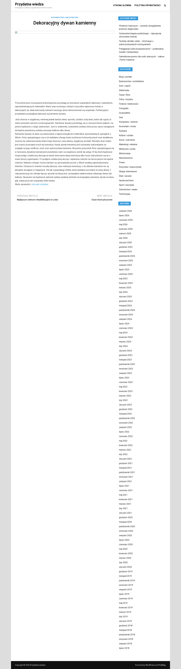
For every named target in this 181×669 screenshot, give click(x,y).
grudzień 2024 (126, 301)
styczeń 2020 (125, 567)
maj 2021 (123, 495)
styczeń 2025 (125, 296)
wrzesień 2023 (126, 368)
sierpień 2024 (125, 319)
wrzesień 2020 (126, 531)
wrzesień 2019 (126, 585)
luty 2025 (123, 292)
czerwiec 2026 (126, 220)
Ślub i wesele (125, 176)
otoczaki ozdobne (40, 184)
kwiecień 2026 (126, 229)
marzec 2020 (125, 558)
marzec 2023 (125, 395)
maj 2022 (123, 441)
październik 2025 (127, 256)
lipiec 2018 (124, 648)
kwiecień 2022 (126, 445)
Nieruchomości (126, 158)
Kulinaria (123, 131)
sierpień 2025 (125, 265)
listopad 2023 (125, 359)
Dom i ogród (124, 86)
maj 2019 (123, 603)
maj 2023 (123, 386)
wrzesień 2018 (126, 639)
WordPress (150, 665)
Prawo (122, 162)
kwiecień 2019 (126, 607)
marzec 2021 (125, 504)
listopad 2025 (125, 251)
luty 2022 (123, 454)
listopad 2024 (125, 305)
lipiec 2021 (124, 486)
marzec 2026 (125, 233)
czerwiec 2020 (126, 544)
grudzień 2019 (126, 571)
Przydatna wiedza (29, 4)
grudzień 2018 (126, 625)
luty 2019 (123, 616)
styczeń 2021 (125, 513)
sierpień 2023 (125, 373)
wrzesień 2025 (126, 260)
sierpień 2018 (125, 643)
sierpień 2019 (125, 589)
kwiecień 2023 (126, 391)
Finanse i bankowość (128, 104)
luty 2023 (123, 400)
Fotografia (123, 108)
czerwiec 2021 (126, 490)
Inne (121, 117)
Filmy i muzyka (126, 99)
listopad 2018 (125, 630)
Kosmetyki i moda (127, 126)
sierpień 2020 (125, 535)
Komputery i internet (128, 122)
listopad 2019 (125, 576)
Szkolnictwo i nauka (128, 189)
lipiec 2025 (124, 269)
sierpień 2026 (125, 211)
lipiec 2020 (124, 540)
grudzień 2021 (126, 463)
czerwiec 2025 (126, 274)
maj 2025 (123, 278)
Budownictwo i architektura (64, 17)
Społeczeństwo (126, 180)
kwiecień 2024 (126, 337)
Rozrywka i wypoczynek (130, 167)
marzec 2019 (125, 612)
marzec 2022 (125, 450)
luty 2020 (123, 562)
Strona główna (122, 5)
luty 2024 (123, 346)
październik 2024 (127, 310)
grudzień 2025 (126, 247)
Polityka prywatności (147, 5)
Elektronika (124, 90)
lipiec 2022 (124, 432)
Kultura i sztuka (126, 135)
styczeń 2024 (125, 350)
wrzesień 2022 (126, 423)
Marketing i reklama (128, 144)
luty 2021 (123, 508)
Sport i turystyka (126, 185)
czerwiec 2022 (126, 436)
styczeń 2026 (125, 242)
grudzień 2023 (126, 355)
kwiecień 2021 (126, 499)
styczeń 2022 (125, 459)
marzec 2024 (125, 341)
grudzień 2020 (126, 517)
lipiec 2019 (124, 594)
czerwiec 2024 (126, 328)
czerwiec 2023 (126, 382)
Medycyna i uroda (127, 149)
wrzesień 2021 (126, 477)
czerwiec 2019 (126, 598)
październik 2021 (127, 472)
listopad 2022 (125, 414)
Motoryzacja (124, 153)
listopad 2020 (125, 522)
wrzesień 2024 (126, 314)
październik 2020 (127, 526)
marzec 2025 (125, 287)
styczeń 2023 (125, 404)
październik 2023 (127, 364)
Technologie (124, 194)
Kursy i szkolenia (127, 140)
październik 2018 (127, 634)
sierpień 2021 (125, 481)
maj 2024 (123, 332)
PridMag (162, 665)
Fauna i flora (124, 95)
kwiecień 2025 (126, 283)
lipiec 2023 (124, 377)
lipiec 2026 (124, 215)
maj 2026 (123, 224)
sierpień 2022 (125, 427)
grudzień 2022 (126, 409)
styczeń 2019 (125, 621)
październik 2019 (127, 580)
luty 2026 (123, 238)
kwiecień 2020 (126, 553)
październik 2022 (127, 418)
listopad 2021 (125, 468)
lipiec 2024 (124, 323)
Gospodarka (124, 113)
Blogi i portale (125, 77)
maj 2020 (123, 549)
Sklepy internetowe (128, 171)
